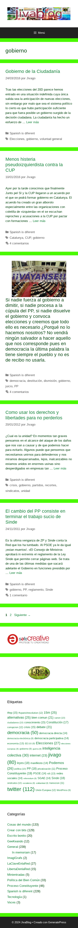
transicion (56, 783)
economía (15, 743)
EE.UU (30, 743)
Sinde (49, 589)
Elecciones (17, 139)
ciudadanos (15, 722)
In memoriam (21, 852)
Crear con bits (16, 830)
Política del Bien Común (23, 880)
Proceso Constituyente (22, 886)
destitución (34, 381)
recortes (50, 485)
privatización (46, 768)
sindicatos (12, 491)
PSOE (39, 773)
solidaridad (42, 783)
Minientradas (16, 874)
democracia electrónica (20, 738)
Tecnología (14, 897)
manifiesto (39, 763)
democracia (17, 381)
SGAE (44, 778)
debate (44, 727)
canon (59, 718)
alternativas (19, 717)
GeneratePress (57, 922)
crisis (13, 485)
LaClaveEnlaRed (18, 863)
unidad (25, 491)
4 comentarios (19, 243)
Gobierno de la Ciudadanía (32, 71)
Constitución (57, 722)
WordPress (64, 790)
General (12, 847)
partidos (37, 485)
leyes (23, 763)
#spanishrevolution (31, 712)
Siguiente (22, 615)
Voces (11, 902)
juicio (9, 386)
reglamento (36, 589)
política (20, 769)
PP (16, 386)
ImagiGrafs (14, 858)
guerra (37, 749)
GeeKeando (15, 841)
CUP (28, 237)
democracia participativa (51, 738)
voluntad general (51, 139)
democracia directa (53, 733)
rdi (51, 773)
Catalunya (16, 237)
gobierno (32, 139)
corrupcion (15, 727)
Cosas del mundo (19, 824)
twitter (21, 789)
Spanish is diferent (22, 133)
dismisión (50, 381)
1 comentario (18, 595)
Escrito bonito (16, 835)
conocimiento (35, 722)
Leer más (32, 122)
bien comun (43, 717)
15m (50, 712)
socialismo (29, 783)
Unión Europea (46, 790)
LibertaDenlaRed (18, 869)
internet (38, 755)
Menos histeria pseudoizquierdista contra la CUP (34, 165)
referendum (30, 778)
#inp (12, 712)
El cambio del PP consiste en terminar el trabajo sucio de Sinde (35, 516)
